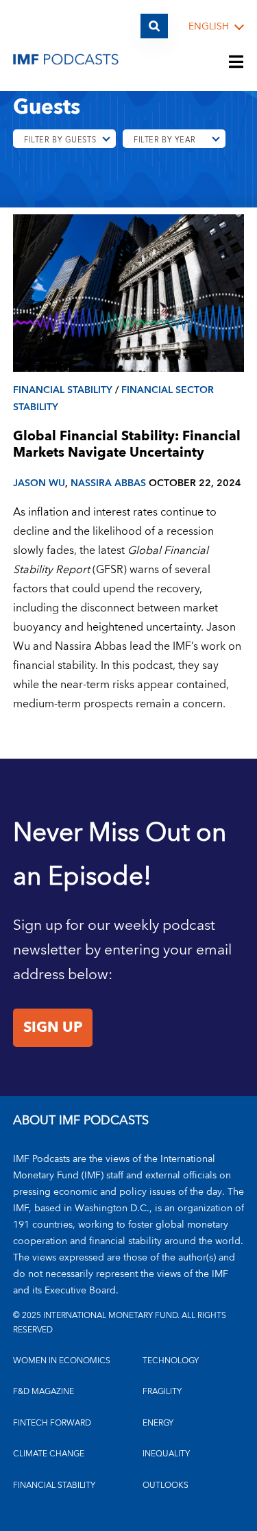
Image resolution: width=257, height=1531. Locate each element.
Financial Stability (62, 389)
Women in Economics (61, 1361)
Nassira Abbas (108, 483)
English (208, 27)
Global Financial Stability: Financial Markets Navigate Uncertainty (127, 444)
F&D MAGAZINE (43, 1391)
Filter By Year (165, 140)
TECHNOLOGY (171, 1361)
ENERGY (158, 1423)
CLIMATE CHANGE (48, 1454)
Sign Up (52, 1027)
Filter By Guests (60, 140)
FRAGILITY (162, 1391)
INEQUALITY (166, 1454)
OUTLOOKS (165, 1485)
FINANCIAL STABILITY (54, 1485)
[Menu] (236, 63)
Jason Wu (39, 483)
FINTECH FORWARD (52, 1423)
